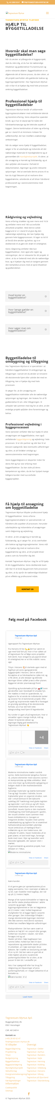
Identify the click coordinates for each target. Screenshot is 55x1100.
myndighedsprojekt (28, 156)
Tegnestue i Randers (36, 1055)
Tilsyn (8, 1055)
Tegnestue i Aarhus (35, 1052)
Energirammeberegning (16, 1074)
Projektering (10, 1052)
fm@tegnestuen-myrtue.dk (17, 1041)
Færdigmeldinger (13, 1080)
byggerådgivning (23, 439)
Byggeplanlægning (13, 1064)
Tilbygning (10, 1077)
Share (46, 748)
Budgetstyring (11, 1058)
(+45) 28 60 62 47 (12, 1038)
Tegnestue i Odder (35, 1048)
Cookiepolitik (11, 1087)
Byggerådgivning (12, 1048)
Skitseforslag (11, 1071)
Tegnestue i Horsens (36, 1071)
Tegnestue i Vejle (34, 1058)
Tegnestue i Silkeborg (36, 1068)
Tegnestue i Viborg (35, 1074)
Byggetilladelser (12, 1061)
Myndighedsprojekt (14, 1068)
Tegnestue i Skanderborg (38, 1080)
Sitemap (9, 1090)
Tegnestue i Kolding (36, 1064)
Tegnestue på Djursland (37, 1077)
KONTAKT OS (28, 589)
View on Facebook (35, 748)
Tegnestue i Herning (36, 1061)
